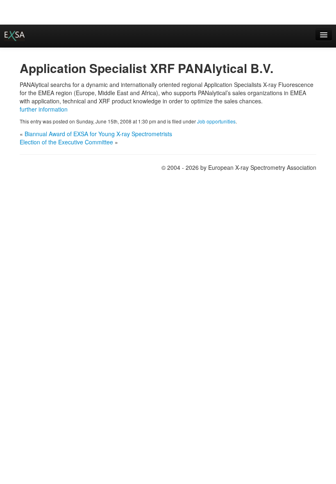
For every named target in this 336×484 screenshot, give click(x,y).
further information (44, 109)
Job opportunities (216, 121)
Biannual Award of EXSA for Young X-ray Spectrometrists (98, 134)
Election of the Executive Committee (66, 142)
